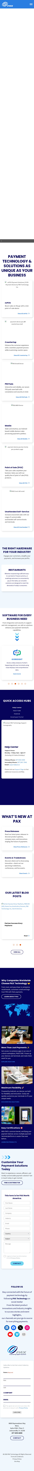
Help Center (17, 707)
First (4, 1380)
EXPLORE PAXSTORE (8, 1062)
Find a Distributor (12, 1183)
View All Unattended (20, 527)
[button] (17, 241)
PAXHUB (17, 714)
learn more (17, 674)
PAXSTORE (17, 711)
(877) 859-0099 (20, 760)
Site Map (17, 1461)
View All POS (23, 483)
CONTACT (17, 1263)
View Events (23, 873)
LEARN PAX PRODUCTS (9, 1142)
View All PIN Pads (21, 397)
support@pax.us (14, 765)
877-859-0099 (17, 1433)
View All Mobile (22, 439)
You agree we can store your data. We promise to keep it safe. (16, 1407)
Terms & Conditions (17, 1456)
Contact (17, 1438)
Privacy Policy (15, 1258)
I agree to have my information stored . (17, 1257)
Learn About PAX (11, 997)
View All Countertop (20, 355)
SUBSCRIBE (17, 1412)
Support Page (19, 769)
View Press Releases (20, 847)
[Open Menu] (31, 4)
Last (4, 1387)
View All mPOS (22, 313)
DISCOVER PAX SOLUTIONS (10, 1102)
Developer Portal (17, 717)
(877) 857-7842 (22, 762)
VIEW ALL (17, 952)
